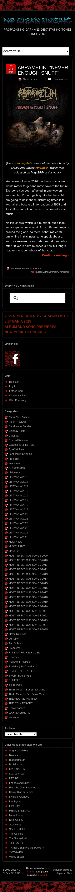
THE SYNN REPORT (20, 703)
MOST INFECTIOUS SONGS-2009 (28, 555)
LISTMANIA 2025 (18, 537)
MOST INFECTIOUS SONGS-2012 (28, 569)
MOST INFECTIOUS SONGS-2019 (28, 601)
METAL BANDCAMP (20, 810)
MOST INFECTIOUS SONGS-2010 (28, 560)
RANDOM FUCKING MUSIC (25, 652)
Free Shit (14, 458)
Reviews (14, 657)
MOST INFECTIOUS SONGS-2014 (28, 578)
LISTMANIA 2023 (18, 528)
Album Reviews (30, 79)
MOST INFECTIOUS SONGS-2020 (28, 606)
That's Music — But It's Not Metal (27, 694)
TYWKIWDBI (16, 852)
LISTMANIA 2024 (18, 532)
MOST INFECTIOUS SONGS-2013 (28, 574)
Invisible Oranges (19, 796)
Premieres (14, 648)
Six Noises (15, 824)
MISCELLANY (17, 546)
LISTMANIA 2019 (18, 509)
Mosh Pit (14, 551)
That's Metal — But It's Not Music (27, 689)
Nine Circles (16, 819)
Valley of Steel (17, 856)
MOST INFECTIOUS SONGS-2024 (28, 625)
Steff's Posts (15, 684)
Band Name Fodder (20, 426)
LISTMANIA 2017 (18, 500)
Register (14, 381)
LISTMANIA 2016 (18, 495)
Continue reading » (55, 255)
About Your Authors (19, 417)
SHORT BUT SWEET (20, 675)
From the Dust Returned (22, 787)
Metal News (15, 541)
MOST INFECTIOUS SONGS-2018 (28, 597)
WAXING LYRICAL (19, 712)
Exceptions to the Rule (21, 444)
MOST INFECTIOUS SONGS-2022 (28, 615)
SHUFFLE (14, 680)
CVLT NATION (17, 769)
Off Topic (14, 638)
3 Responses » (59, 79)
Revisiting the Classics (21, 666)
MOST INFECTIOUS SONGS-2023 (28, 620)
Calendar (14, 435)
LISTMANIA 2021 (18, 518)
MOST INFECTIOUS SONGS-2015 (28, 583)
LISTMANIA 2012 (18, 477)
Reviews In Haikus (19, 661)
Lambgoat (15, 801)
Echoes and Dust (19, 783)
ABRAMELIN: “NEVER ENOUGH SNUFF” (43, 70)
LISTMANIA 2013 (18, 481)
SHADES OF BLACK (20, 671)
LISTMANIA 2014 (18, 486)
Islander (25, 268)
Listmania (14, 472)
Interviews (14, 463)
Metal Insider (16, 815)
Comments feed (18, 395)
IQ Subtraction (17, 467)
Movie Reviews (17, 634)
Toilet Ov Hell (16, 842)
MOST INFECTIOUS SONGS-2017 (28, 592)
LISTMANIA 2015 (18, 491)
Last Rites (14, 806)
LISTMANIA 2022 (18, 523)
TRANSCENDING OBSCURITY (27, 847)
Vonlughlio (64, 272)
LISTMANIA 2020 (18, 514)
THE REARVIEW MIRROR (24, 698)
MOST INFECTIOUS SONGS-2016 (28, 587)
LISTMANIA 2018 (18, 505)
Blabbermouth (17, 759)
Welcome (14, 717)
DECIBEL (14, 778)
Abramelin (53, 272)
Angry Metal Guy (18, 750)
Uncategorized (17, 708)
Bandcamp (15, 755)
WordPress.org (17, 400)
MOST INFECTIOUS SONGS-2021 (28, 611)
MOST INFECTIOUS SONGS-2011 (28, 564)
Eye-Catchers (16, 449)
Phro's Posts (16, 643)
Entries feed (16, 391)
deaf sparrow (16, 773)
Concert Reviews (18, 440)
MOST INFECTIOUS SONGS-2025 (28, 629)
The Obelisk (16, 833)
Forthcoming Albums (20, 454)
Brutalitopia (15, 764)
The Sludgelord (18, 838)
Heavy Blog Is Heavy (21, 792)
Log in (12, 386)
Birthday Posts (17, 430)
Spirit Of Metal (17, 829)
